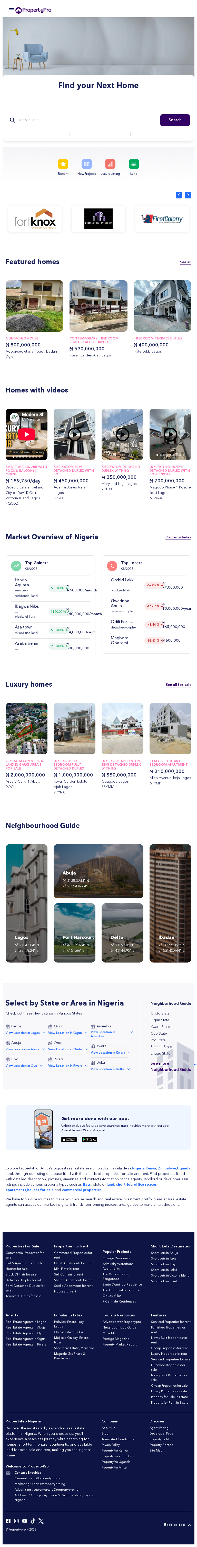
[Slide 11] (133, 455)
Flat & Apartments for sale (24, 1263)
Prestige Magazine (116, 1339)
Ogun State (160, 1020)
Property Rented (161, 1445)
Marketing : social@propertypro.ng (40, 1484)
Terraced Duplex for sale (23, 1296)
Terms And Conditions (118, 1439)
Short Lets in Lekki (164, 1270)
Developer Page (161, 1433)
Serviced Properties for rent (171, 1322)
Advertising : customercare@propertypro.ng (46, 1489)
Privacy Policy (111, 1445)
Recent (63, 174)
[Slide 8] (40, 457)
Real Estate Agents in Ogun (26, 1339)
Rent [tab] (83, 104)
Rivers (59, 1059)
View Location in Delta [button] (107, 1069)
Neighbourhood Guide (119, 1327)
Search (175, 120)
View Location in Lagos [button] (23, 1033)
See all (185, 262)
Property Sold (159, 1439)
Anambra (104, 1026)
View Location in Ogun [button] (65, 1033)
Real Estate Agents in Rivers (26, 1344)
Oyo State (159, 1033)
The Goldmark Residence (121, 1290)
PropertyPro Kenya (115, 1450)
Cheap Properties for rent (169, 1348)
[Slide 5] (30, 457)
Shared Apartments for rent (74, 1280)
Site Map (156, 1450)
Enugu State (160, 1053)
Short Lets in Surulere (166, 1281)
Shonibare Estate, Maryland (74, 1348)
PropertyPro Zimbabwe (118, 1456)
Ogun (58, 1026)
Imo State (158, 1040)
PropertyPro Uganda (116, 1462)
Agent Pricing (159, 1428)
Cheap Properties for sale (169, 1385)
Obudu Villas (112, 1296)
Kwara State (160, 1027)
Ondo (59, 1043)
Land (133, 174)
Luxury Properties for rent (169, 1354)
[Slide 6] (33, 457)
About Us (108, 1428)
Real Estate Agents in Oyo (25, 1333)
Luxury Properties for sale (169, 1391)
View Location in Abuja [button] (22, 1049)
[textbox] (51, 134)
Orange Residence (117, 1258)
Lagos (16, 1026)
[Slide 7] (36, 457)
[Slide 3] (23, 457)
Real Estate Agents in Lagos (26, 1322)
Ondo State (160, 1013)
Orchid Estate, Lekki (68, 1332)
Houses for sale (17, 1269)
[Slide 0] (13, 457)
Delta (100, 1062)
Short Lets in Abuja (164, 1253)
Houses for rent (65, 1291)
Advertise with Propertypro (122, 1322)
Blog (105, 1433)
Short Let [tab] (107, 104)
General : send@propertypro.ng (38, 1478)
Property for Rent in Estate (170, 1402)
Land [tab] (131, 104)
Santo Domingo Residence (122, 1284)
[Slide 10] (131, 455)
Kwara (101, 1046)
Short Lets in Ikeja (163, 1258)
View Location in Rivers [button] (65, 1066)
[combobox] (51, 134)
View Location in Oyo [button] (21, 1066)
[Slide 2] (20, 457)
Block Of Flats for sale (21, 1274)
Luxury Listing (110, 174)
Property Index (178, 537)
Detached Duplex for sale (24, 1280)
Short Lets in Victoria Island (170, 1275)
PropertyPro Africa (114, 1467)
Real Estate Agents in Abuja (26, 1327)
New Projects (86, 174)
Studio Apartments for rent (73, 1286)
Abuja (16, 1043)
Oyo (14, 1059)
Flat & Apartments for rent (73, 1263)
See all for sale (178, 684)
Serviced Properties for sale (171, 1359)
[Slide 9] (129, 455)
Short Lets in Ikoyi (163, 1264)
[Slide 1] (17, 457)
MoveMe (109, 1333)
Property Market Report (120, 1344)
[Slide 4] (26, 457)
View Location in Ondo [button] (65, 1049)
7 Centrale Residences (119, 1301)
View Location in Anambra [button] (103, 1034)
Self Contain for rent (68, 1274)
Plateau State (161, 1047)
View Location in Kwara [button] (108, 1052)
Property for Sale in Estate (169, 1397)
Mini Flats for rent (66, 1269)
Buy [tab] (64, 104)
